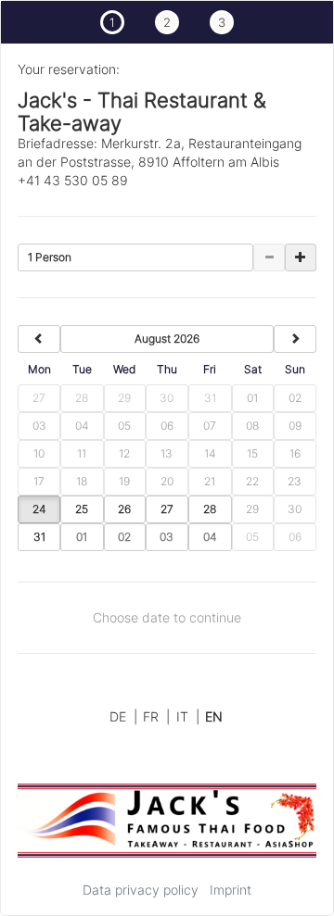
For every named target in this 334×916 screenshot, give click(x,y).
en (214, 716)
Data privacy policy (141, 889)
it (187, 716)
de (123, 716)
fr (156, 716)
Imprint (230, 889)
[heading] (166, 339)
